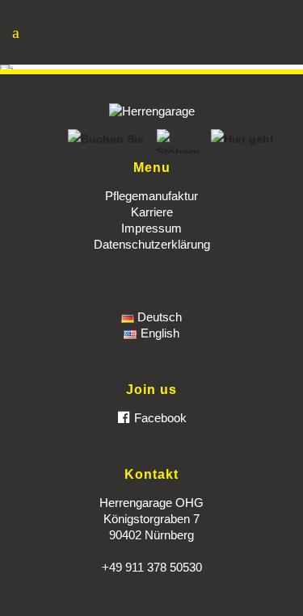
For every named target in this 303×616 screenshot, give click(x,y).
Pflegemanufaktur (151, 196)
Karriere (152, 212)
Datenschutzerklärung (152, 244)
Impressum (151, 228)
